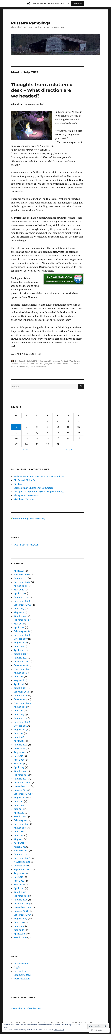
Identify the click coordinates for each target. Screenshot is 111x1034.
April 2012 (19, 812)
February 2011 (21, 850)
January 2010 (20, 899)
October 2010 (21, 865)
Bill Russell (20, 361)
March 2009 (20, 937)
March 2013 (20, 771)
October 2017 (21, 638)
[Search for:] (44, 386)
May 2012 (19, 809)
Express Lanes (27, 364)
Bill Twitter (20, 484)
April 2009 (19, 933)
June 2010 (19, 880)
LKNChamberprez (23, 997)
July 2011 (18, 831)
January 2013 (20, 778)
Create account (22, 963)
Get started (77, 3)
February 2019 (21, 620)
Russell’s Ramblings (30, 23)
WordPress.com (22, 978)
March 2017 (20, 654)
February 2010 (21, 896)
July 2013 (18, 756)
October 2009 (21, 911)
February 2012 (21, 820)
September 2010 (22, 869)
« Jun (25, 449)
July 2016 (18, 676)
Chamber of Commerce (49, 361)
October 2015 (21, 699)
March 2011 (20, 846)
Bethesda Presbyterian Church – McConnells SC (39, 476)
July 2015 (18, 710)
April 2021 (19, 570)
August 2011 (20, 827)
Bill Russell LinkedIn (25, 480)
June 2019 (19, 608)
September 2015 (22, 703)
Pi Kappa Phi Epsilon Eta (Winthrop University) (39, 491)
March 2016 (20, 688)
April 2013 (19, 767)
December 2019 (22, 601)
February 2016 (21, 691)
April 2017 (19, 650)
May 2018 (19, 623)
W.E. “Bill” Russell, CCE (26, 544)
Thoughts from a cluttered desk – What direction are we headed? (42, 90)
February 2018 (21, 631)
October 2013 (21, 748)
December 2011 (22, 824)
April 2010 (19, 888)
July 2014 (18, 733)
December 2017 (22, 635)
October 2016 (21, 665)
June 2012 (19, 805)
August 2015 (20, 706)
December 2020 (22, 582)
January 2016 (21, 695)
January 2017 (20, 657)
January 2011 (20, 854)
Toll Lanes (23, 367)
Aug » (69, 449)
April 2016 (19, 684)
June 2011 (19, 835)
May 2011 (18, 839)
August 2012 (20, 797)
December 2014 (22, 722)
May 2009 (19, 930)
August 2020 (20, 586)
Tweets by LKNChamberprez (26, 1008)
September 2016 (22, 669)
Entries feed (20, 971)
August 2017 (20, 642)
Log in (17, 967)
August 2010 (20, 873)
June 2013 (19, 759)
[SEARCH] (81, 386)
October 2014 (21, 725)
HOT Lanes (39, 364)
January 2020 (21, 597)
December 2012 (22, 782)
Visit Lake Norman (24, 499)
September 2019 (22, 604)
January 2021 (20, 578)
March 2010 (20, 892)
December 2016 (22, 661)
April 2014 (19, 741)
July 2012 (18, 801)
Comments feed (22, 975)
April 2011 (19, 843)
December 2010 (22, 858)
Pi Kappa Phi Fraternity (26, 495)
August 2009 (20, 918)
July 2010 (18, 877)
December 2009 (22, 903)
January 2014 (20, 744)
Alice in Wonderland (72, 361)
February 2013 (21, 775)
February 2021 (21, 574)
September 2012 (22, 793)
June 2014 (19, 737)
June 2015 (19, 714)
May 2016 (19, 680)
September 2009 (23, 914)
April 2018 (19, 627)
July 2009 (19, 922)
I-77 (46, 364)
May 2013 (19, 763)
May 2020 (19, 589)
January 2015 (20, 718)
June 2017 (19, 646)
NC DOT (14, 367)
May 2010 (19, 884)
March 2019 (20, 616)
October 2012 (21, 790)
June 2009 (19, 926)
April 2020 (19, 593)
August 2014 (20, 729)
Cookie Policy (59, 1030)
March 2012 (20, 816)
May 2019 (19, 612)
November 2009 (22, 907)
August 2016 (20, 672)
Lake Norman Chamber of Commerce (65, 364)
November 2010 (22, 861)
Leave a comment (38, 367)
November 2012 (22, 786)
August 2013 (20, 752)
